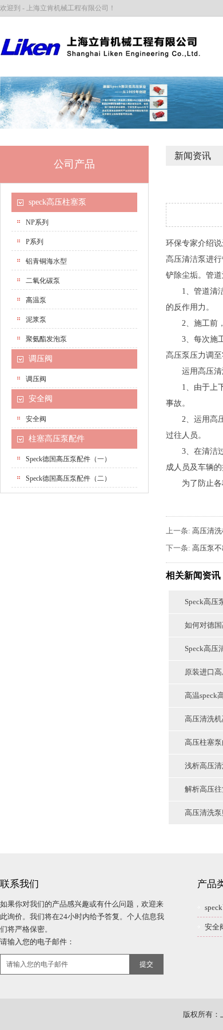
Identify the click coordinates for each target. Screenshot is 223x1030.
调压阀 (41, 358)
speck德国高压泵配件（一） (68, 459)
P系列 (34, 242)
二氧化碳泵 (43, 281)
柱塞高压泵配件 (57, 438)
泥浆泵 (36, 320)
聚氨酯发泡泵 (46, 339)
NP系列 (37, 222)
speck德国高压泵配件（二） (68, 478)
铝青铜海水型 (46, 261)
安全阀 (41, 398)
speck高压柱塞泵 (57, 202)
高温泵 (36, 300)
